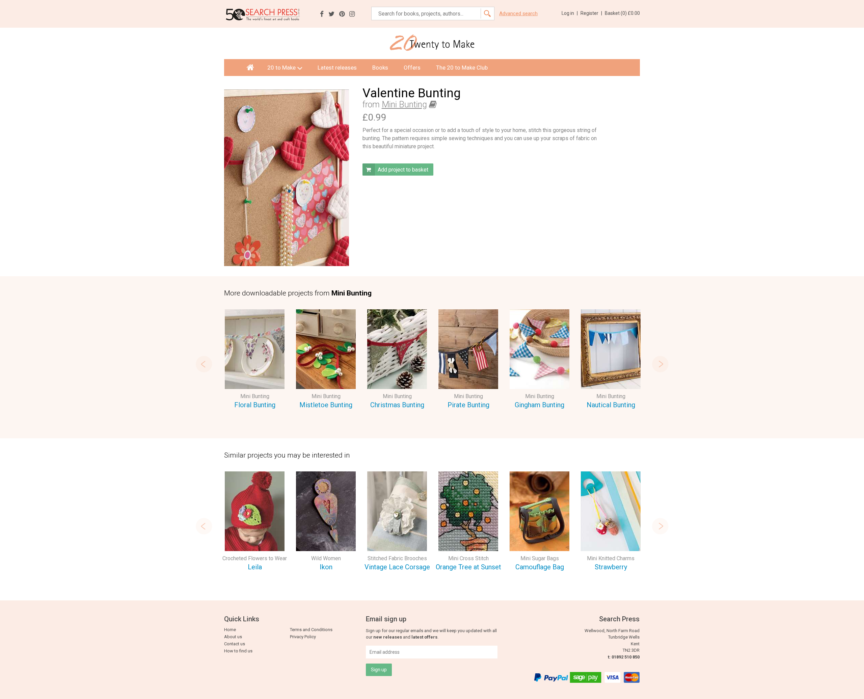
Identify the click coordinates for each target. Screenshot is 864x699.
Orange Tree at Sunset (468, 567)
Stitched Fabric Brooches (397, 558)
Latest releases (337, 67)
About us (233, 636)
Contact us (234, 643)
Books (380, 67)
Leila (255, 567)
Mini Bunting (404, 104)
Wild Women (326, 558)
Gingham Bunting (539, 405)
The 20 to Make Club (462, 67)
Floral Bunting (254, 405)
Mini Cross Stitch (468, 558)
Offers (412, 67)
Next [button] (660, 364)
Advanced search (518, 13)
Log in (570, 13)
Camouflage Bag (539, 567)
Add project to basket (402, 169)
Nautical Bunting (611, 405)
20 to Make (281, 67)
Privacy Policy (303, 636)
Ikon (326, 567)
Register (591, 13)
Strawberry (611, 567)
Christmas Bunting (397, 405)
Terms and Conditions (311, 629)
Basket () (622, 13)
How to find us (238, 650)
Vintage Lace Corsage (397, 567)
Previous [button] (203, 364)
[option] (254, 360)
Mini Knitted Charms (610, 558)
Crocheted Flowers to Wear (254, 558)
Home (230, 629)
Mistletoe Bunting (325, 405)
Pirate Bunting (468, 405)
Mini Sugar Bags (539, 558)
